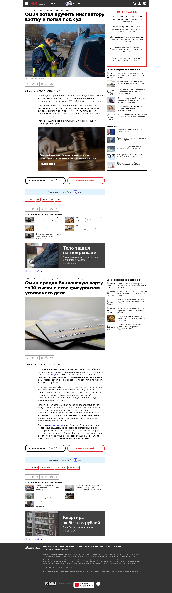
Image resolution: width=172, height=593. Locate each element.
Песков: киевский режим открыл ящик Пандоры (130, 130)
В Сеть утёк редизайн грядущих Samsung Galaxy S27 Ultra (129, 155)
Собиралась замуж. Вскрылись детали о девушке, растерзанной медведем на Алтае (130, 327)
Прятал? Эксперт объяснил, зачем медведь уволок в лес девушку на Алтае (130, 302)
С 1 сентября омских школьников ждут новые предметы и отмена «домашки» (126, 19)
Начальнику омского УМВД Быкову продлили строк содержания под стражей (47, 220)
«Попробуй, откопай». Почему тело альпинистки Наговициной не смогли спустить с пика (131, 100)
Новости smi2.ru (33, 271)
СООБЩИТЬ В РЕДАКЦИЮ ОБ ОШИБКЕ (56, 550)
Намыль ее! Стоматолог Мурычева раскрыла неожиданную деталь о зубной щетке (131, 310)
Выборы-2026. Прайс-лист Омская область (93, 547)
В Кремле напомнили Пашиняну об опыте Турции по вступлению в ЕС (131, 164)
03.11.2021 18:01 (30, 10)
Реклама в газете (67, 547)
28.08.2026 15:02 (31, 279)
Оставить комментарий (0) (86, 180)
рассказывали (55, 425)
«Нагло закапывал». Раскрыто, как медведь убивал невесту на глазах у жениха (131, 75)
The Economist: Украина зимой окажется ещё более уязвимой (129, 147)
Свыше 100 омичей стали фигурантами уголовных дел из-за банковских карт (89, 496)
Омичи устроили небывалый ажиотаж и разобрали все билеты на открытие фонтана (127, 29)
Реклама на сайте (50, 547)
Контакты (117, 547)
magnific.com (30, 352)
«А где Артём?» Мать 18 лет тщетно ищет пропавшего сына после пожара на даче (131, 92)
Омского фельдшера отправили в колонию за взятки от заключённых (49, 236)
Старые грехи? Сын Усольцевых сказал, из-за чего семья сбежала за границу (131, 285)
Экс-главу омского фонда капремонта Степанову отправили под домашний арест (48, 228)
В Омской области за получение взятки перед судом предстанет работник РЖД (88, 228)
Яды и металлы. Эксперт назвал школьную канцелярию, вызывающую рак (129, 108)
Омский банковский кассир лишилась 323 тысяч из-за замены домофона (49, 504)
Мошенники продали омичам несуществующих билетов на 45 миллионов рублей (48, 496)
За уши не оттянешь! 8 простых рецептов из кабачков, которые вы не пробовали (132, 318)
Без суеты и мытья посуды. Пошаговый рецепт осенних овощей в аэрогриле (127, 49)
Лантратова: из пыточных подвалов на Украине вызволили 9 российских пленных (126, 39)
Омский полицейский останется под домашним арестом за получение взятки (68, 157)
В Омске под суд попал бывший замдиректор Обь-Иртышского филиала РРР (88, 220)
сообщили (53, 374)
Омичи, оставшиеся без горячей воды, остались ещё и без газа (127, 59)
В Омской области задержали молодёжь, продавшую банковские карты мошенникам (88, 488)
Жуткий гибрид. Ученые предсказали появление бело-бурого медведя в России (132, 117)
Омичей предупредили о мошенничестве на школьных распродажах (47, 488)
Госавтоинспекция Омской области (39, 78)
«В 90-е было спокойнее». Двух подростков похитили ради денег (130, 82)
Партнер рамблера (65, 583)
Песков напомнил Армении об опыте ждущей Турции (131, 139)
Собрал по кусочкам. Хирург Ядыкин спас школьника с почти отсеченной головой (132, 293)
